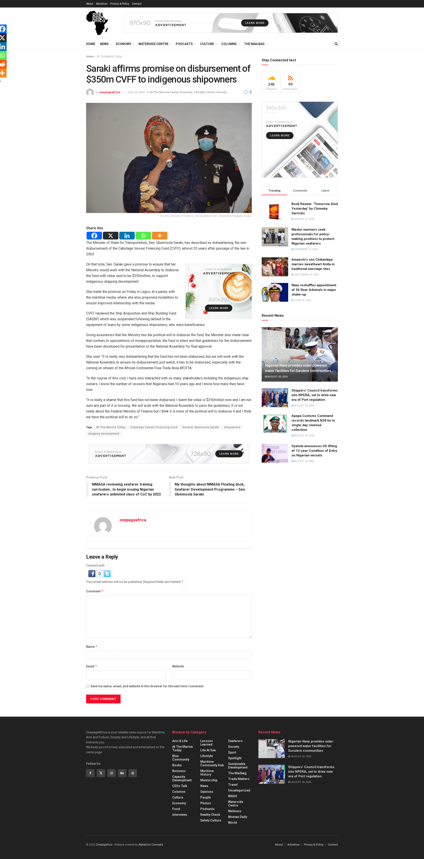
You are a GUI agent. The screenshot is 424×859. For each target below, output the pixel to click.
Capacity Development (182, 778)
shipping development (103, 433)
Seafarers (235, 741)
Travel (233, 784)
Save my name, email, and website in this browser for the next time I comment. (147, 686)
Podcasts (184, 44)
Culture (207, 44)
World (232, 822)
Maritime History (207, 772)
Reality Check (210, 814)
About (89, 3)
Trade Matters (239, 779)
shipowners (232, 427)
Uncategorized (239, 790)
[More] (159, 235)
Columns (229, 44)
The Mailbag (254, 44)
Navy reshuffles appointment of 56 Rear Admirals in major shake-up (314, 289)
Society (221, 92)
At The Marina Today (109, 56)
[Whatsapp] (143, 235)
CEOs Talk (179, 786)
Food (176, 809)
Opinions (206, 791)
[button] (92, 573)
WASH (232, 796)
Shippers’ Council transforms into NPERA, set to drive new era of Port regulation (315, 395)
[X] (110, 235)
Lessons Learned (206, 742)
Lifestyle (200, 92)
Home (90, 44)
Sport (232, 752)
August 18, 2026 (303, 461)
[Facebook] (94, 235)
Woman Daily (237, 817)
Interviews (179, 814)
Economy (123, 44)
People (205, 797)
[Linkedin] (127, 235)
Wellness (234, 811)
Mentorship (208, 780)
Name (92, 646)
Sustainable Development (238, 765)
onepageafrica (109, 92)
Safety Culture (210, 820)
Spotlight (235, 758)
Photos (205, 803)
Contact (137, 3)
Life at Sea (208, 750)
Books (177, 765)
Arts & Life (179, 741)
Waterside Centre (153, 44)
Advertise (102, 3)
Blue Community (180, 757)
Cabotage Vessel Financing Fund (154, 427)
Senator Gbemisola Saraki (200, 427)
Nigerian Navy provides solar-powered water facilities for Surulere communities (311, 746)
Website (178, 666)
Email (91, 666)
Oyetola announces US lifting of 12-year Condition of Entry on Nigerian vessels (314, 450)
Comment (95, 591)
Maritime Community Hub (212, 763)
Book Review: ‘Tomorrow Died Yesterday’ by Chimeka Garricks (315, 208)
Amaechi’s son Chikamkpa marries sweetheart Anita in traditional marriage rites (313, 264)
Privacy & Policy (119, 3)
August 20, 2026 (277, 376)
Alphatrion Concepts (150, 844)
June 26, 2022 (136, 92)
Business (179, 771)
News (104, 44)
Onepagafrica (104, 844)
